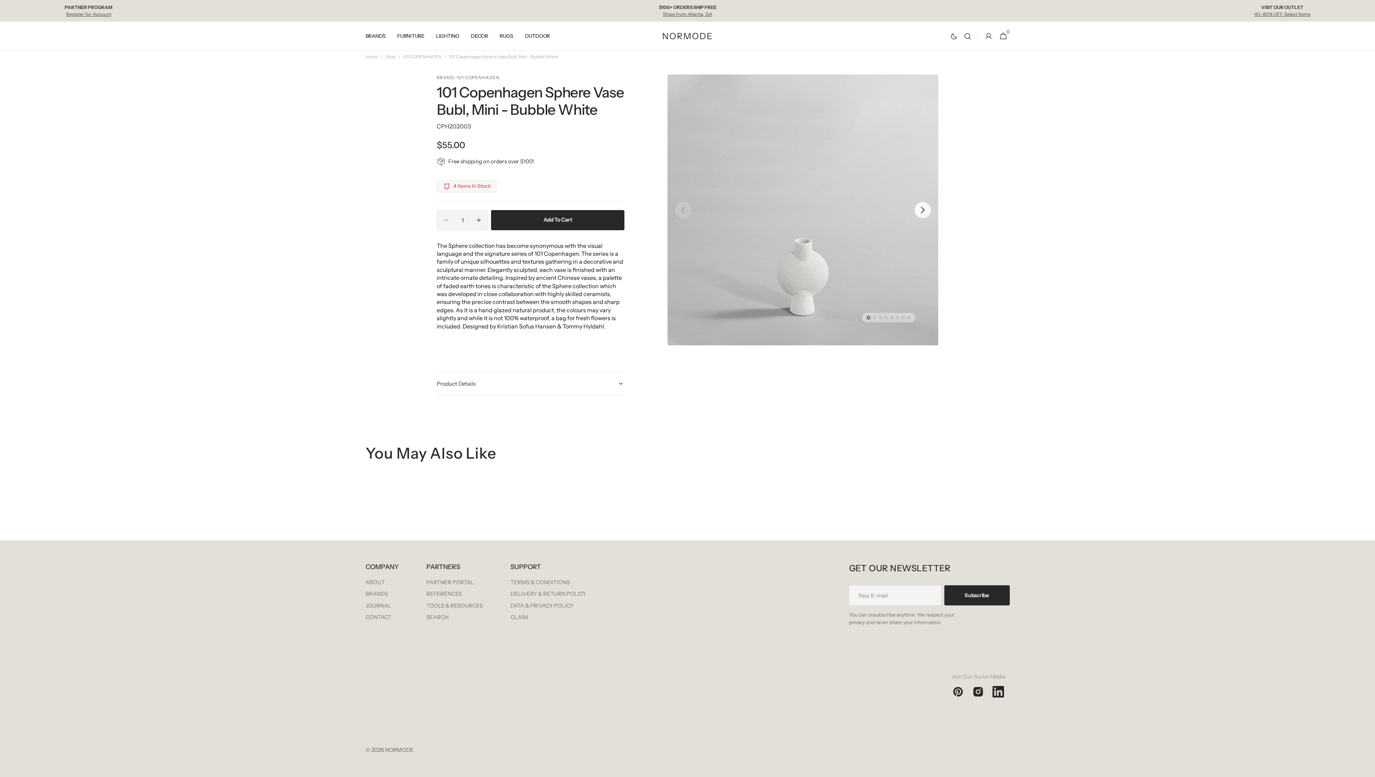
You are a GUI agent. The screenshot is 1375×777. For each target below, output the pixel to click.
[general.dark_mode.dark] (954, 36)
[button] (968, 36)
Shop (390, 56)
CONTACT (378, 617)
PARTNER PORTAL (450, 582)
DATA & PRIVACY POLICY (542, 605)
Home (372, 56)
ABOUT (375, 582)
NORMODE (399, 749)
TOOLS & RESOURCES (454, 605)
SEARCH (437, 617)
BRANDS (377, 593)
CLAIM (519, 617)
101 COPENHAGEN (422, 56)
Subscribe (976, 595)
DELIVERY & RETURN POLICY (548, 593)
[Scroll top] (1366, 768)
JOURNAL (378, 605)
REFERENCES (444, 593)
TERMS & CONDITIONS (540, 582)
